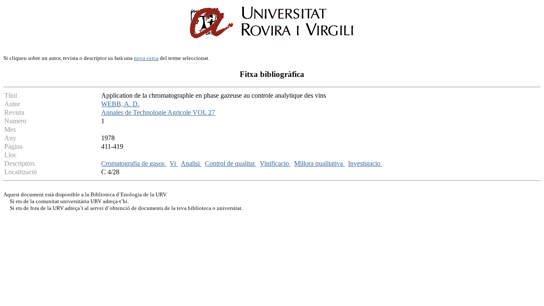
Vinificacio (275, 163)
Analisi (191, 163)
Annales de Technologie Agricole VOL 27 (158, 112)
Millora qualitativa (319, 163)
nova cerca (146, 58)
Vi (174, 163)
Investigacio (365, 163)
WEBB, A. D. (120, 104)
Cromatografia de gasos (133, 163)
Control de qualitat (230, 163)
